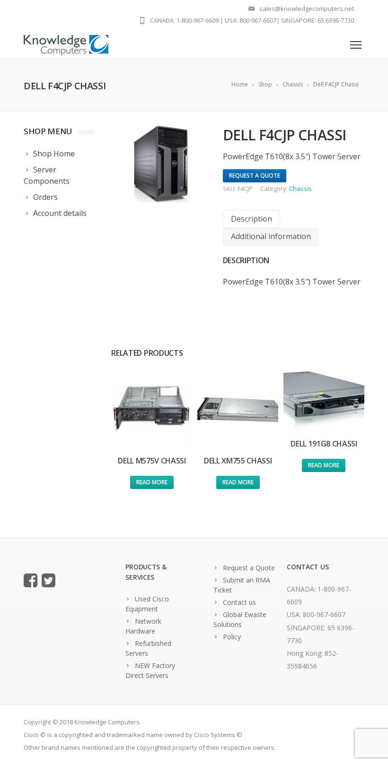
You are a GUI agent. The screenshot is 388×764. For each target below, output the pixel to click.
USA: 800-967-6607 (250, 20)
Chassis (300, 188)
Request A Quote (254, 176)
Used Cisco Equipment (147, 603)
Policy (232, 636)
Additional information (271, 236)
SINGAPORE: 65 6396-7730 (317, 20)
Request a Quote (249, 567)
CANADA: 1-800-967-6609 (184, 20)
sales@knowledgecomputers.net (306, 8)
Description (251, 219)
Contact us (239, 602)
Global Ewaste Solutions (239, 619)
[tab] (251, 219)
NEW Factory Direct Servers (150, 670)
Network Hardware (143, 626)
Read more (152, 482)
